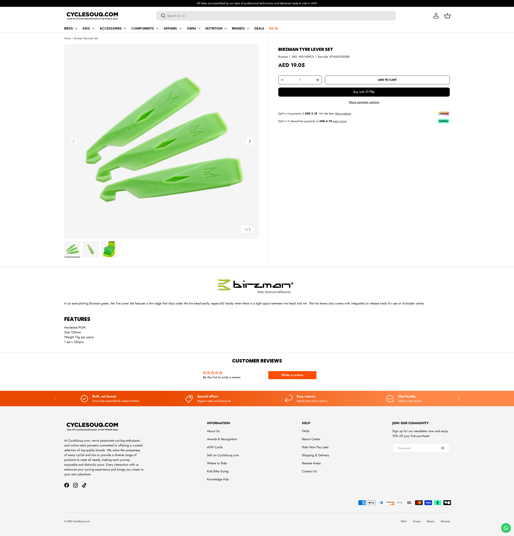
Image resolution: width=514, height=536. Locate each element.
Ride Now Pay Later (315, 447)
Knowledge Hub (218, 479)
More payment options (364, 102)
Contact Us (309, 471)
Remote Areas (311, 463)
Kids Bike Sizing (217, 471)
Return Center (311, 439)
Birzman (283, 57)
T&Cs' (404, 521)
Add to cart (387, 80)
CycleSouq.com (81, 521)
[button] (447, 15)
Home (67, 38)
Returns (430, 521)
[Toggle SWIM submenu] (199, 28)
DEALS (259, 28)
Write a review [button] (292, 375)
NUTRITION (213, 28)
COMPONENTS (142, 28)
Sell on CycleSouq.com (223, 455)
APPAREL (170, 28)
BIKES (68, 28)
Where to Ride (217, 463)
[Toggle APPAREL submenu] (180, 28)
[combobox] (276, 15)
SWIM (191, 28)
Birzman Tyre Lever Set (86, 38)
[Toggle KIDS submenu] (93, 28)
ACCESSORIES (111, 28)
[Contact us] (506, 528)
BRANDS (238, 28)
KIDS (86, 28)
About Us (213, 431)
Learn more (339, 121)
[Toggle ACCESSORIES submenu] (124, 28)
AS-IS (273, 28)
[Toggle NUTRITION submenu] (225, 28)
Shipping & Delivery (315, 455)
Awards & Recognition (222, 439)
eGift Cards (214, 447)
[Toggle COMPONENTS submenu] (157, 28)
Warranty (445, 521)
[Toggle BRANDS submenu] (248, 28)
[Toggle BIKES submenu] (76, 28)
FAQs (305, 431)
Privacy (416, 521)
